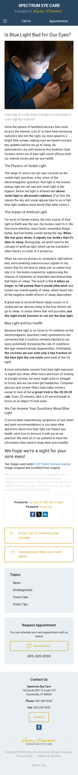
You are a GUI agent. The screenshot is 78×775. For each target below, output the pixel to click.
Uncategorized (22, 590)
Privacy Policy (24, 756)
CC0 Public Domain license (52, 464)
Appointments (58, 21)
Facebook (39, 727)
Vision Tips (45, 506)
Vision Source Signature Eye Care (39, 740)
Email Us (39, 717)
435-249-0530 (43, 700)
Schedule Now (42, 645)
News (17, 583)
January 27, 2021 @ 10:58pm (46, 502)
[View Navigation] (6, 21)
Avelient (56, 756)
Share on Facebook (32, 514)
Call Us (26, 21)
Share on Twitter (39, 514)
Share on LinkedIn (45, 514)
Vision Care (20, 597)
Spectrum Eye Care (38, 752)
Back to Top (39, 765)
